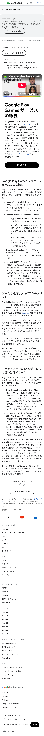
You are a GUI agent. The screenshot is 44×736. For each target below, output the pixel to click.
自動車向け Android (9, 599)
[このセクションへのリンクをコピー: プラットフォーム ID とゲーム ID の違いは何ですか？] (28, 372)
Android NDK (6, 658)
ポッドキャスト (7, 551)
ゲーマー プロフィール (19, 154)
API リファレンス (8, 651)
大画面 (4, 588)
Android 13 (5, 627)
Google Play (22, 40)
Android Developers (8, 40)
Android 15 (6, 619)
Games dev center (11, 10)
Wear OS (5, 592)
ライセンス (17, 715)
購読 (35, 725)
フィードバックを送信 (14, 53)
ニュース (5, 544)
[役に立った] (25, 47)
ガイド (7, 43)
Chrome (5, 697)
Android (5, 529)
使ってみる (21, 165)
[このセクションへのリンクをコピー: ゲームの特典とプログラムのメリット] (9, 297)
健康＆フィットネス (9, 568)
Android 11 (5, 634)
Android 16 (6, 616)
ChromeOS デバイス (9, 595)
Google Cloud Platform (10, 704)
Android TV (6, 603)
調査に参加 (6, 678)
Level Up (25, 313)
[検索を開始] (26, 2)
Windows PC (29, 124)
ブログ (4, 547)
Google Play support (9, 675)
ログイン (38, 3)
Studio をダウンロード (10, 654)
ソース (4, 540)
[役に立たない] (28, 47)
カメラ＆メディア (8, 571)
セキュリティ (6, 536)
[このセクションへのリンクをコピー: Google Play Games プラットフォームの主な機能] (25, 185)
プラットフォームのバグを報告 (13, 667)
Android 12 (6, 630)
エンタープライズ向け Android (13, 533)
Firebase (5, 700)
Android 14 (6, 623)
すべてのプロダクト (9, 707)
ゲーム (4, 560)
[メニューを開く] (3, 2)
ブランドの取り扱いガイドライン (15, 719)
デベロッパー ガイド (9, 647)
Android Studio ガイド (10, 643)
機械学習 (5, 564)
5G (3, 579)
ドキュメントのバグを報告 (11, 671)
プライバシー (6, 575)
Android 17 (6, 612)
